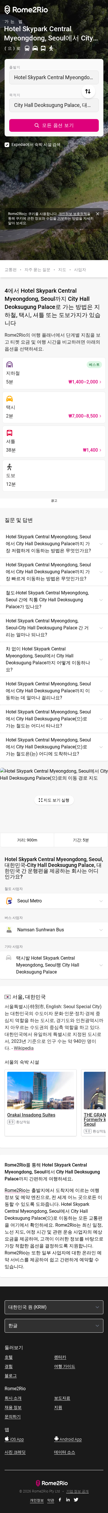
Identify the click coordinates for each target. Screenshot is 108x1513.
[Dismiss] (97, 214)
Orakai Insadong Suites (31, 1115)
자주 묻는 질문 (37, 269)
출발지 (15, 67)
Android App (70, 1439)
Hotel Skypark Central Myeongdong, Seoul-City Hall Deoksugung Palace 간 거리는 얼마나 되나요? (47, 627)
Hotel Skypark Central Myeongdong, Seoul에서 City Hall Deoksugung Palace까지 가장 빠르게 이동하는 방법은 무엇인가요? (48, 571)
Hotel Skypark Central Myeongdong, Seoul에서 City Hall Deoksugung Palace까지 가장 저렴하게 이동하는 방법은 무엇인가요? (48, 543)
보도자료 (62, 1398)
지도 (62, 269)
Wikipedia (24, 1048)
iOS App (16, 1439)
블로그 (11, 1375)
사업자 (80, 269)
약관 (50, 1500)
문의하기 (13, 1416)
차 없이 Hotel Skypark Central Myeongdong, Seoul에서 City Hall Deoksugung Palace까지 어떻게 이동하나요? (48, 659)
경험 (9, 1366)
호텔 (9, 1357)
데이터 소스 (64, 1452)
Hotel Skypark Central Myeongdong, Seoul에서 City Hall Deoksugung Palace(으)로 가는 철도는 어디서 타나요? (48, 718)
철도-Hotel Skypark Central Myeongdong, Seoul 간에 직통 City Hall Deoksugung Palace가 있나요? (47, 599)
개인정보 (37, 1500)
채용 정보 (13, 1407)
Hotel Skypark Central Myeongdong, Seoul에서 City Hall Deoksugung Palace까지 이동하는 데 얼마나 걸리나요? (48, 690)
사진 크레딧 (15, 1452)
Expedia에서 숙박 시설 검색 (36, 144)
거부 (60, 218)
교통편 (11, 269)
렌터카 (60, 1357)
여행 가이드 (64, 1366)
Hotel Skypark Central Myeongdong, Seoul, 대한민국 (56, 77)
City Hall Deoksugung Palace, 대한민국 (56, 105)
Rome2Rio (15, 1190)
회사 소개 (13, 1398)
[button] (54, 125)
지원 (58, 1407)
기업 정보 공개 (77, 1491)
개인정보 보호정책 (72, 214)
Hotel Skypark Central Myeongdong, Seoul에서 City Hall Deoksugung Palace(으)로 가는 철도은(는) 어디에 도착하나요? (48, 746)
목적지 (15, 95)
